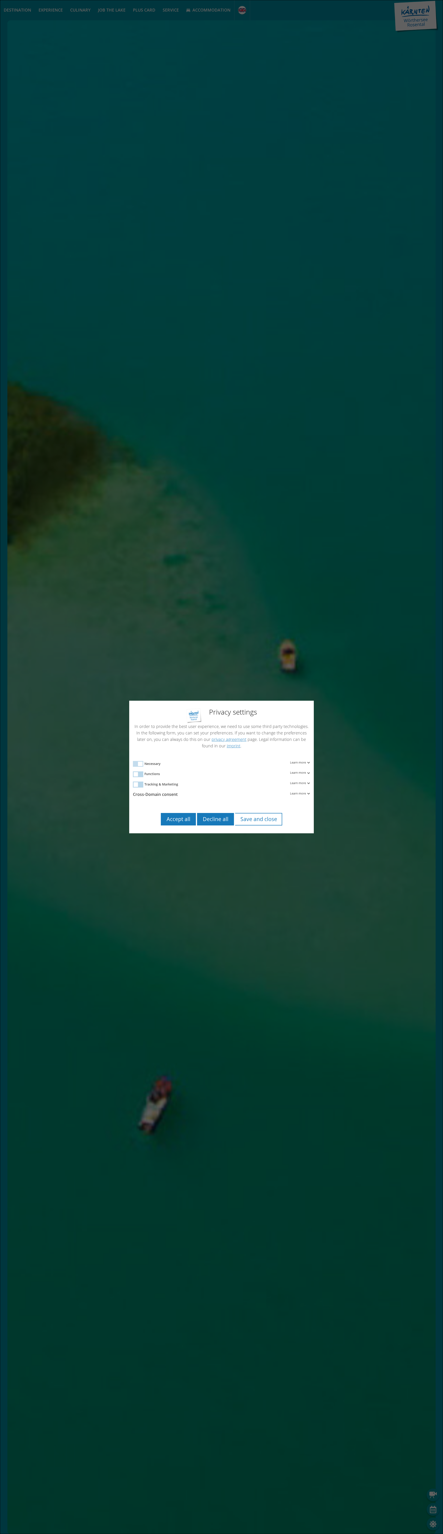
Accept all (178, 819)
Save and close (258, 819)
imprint (233, 746)
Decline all (215, 819)
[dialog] (221, 767)
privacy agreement (229, 739)
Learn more (298, 762)
